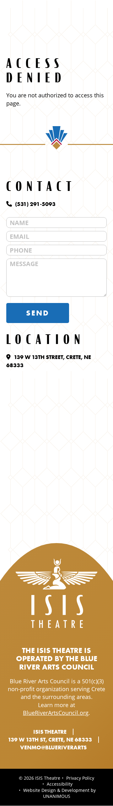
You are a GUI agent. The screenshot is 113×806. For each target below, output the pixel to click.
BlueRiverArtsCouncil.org (56, 712)
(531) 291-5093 (35, 204)
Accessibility (60, 784)
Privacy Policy (80, 778)
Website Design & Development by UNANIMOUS (59, 793)
